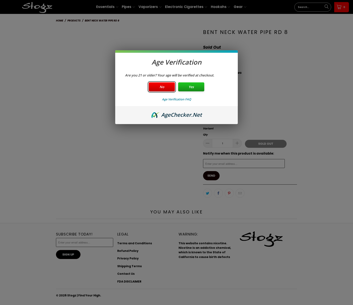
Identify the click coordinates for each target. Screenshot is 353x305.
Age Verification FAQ (176, 99)
